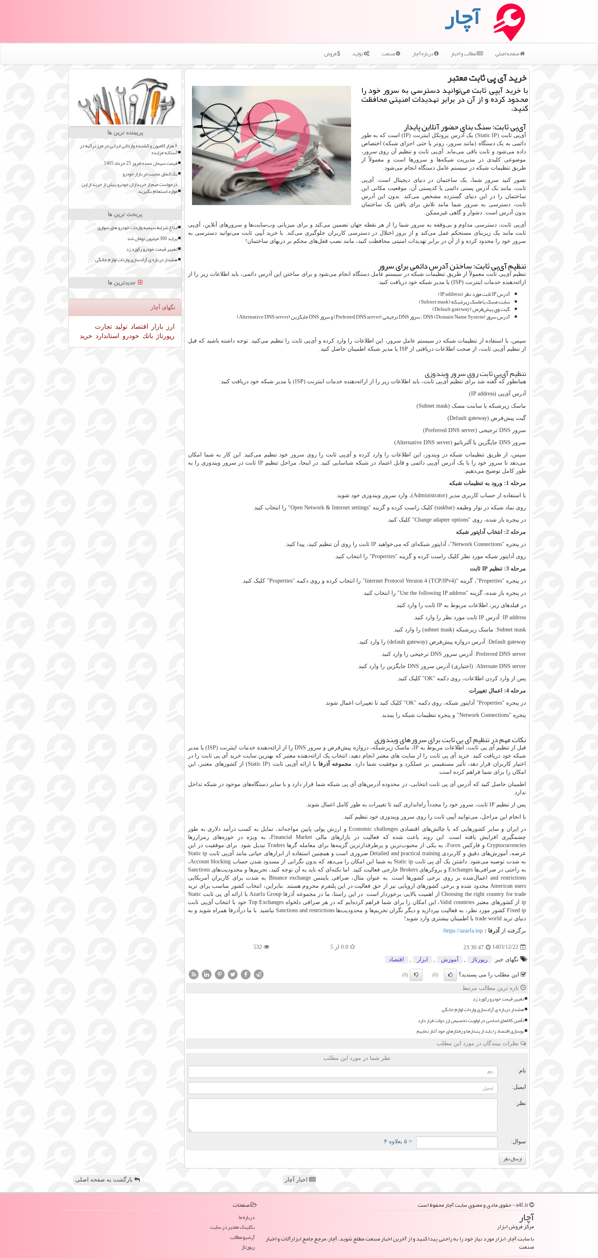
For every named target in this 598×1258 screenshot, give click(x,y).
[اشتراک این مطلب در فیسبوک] (245, 974)
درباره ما (247, 1217)
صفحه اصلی (507, 53)
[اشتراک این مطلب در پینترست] (219, 974)
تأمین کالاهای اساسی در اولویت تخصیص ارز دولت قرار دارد (471, 1020)
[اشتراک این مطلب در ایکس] (232, 974)
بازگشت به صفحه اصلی (104, 1180)
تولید (358, 53)
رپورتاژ (479, 960)
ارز (170, 326)
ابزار (422, 960)
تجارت (103, 326)
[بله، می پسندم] (450, 975)
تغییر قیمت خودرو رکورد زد (498, 999)
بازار (156, 326)
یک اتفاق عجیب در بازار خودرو (149, 174)
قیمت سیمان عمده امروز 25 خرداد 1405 (140, 163)
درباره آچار (423, 53)
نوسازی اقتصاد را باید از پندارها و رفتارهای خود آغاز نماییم (470, 1031)
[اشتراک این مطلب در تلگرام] (258, 974)
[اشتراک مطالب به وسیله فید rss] (193, 974)
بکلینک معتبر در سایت (232, 1227)
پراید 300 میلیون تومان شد (152, 238)
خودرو (130, 335)
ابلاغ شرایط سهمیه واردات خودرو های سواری (137, 227)
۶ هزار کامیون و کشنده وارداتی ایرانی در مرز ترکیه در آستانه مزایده (128, 149)
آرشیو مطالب (242, 1237)
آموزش (449, 960)
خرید (86, 335)
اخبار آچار (297, 1180)
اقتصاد (396, 960)
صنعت (389, 53)
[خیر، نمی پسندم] (416, 975)
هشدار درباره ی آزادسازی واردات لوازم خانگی (482, 1009)
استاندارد (106, 335)
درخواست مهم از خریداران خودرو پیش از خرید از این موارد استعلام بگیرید (129, 188)
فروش (330, 53)
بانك (147, 335)
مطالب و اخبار (464, 53)
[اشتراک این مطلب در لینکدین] (206, 974)
